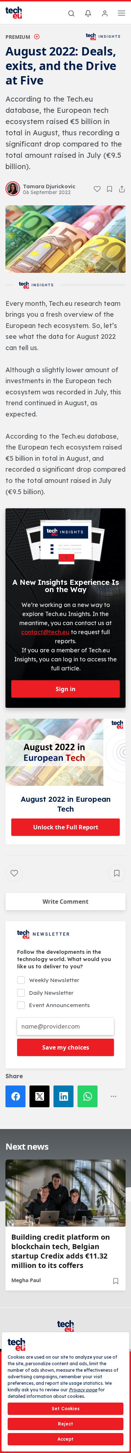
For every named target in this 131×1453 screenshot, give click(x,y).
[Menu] (121, 14)
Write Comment (65, 902)
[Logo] (18, 13)
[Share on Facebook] (17, 1096)
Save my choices (65, 1047)
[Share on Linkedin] (65, 1096)
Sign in (66, 689)
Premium (17, 36)
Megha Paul (26, 1280)
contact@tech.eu (45, 632)
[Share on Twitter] (41, 1096)
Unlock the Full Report (65, 827)
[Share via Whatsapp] (90, 1096)
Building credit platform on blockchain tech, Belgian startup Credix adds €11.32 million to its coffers (60, 1251)
